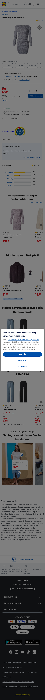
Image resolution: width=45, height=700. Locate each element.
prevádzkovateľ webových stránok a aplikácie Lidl (23, 339)
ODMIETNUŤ (22, 367)
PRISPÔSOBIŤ (22, 361)
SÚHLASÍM (22, 354)
